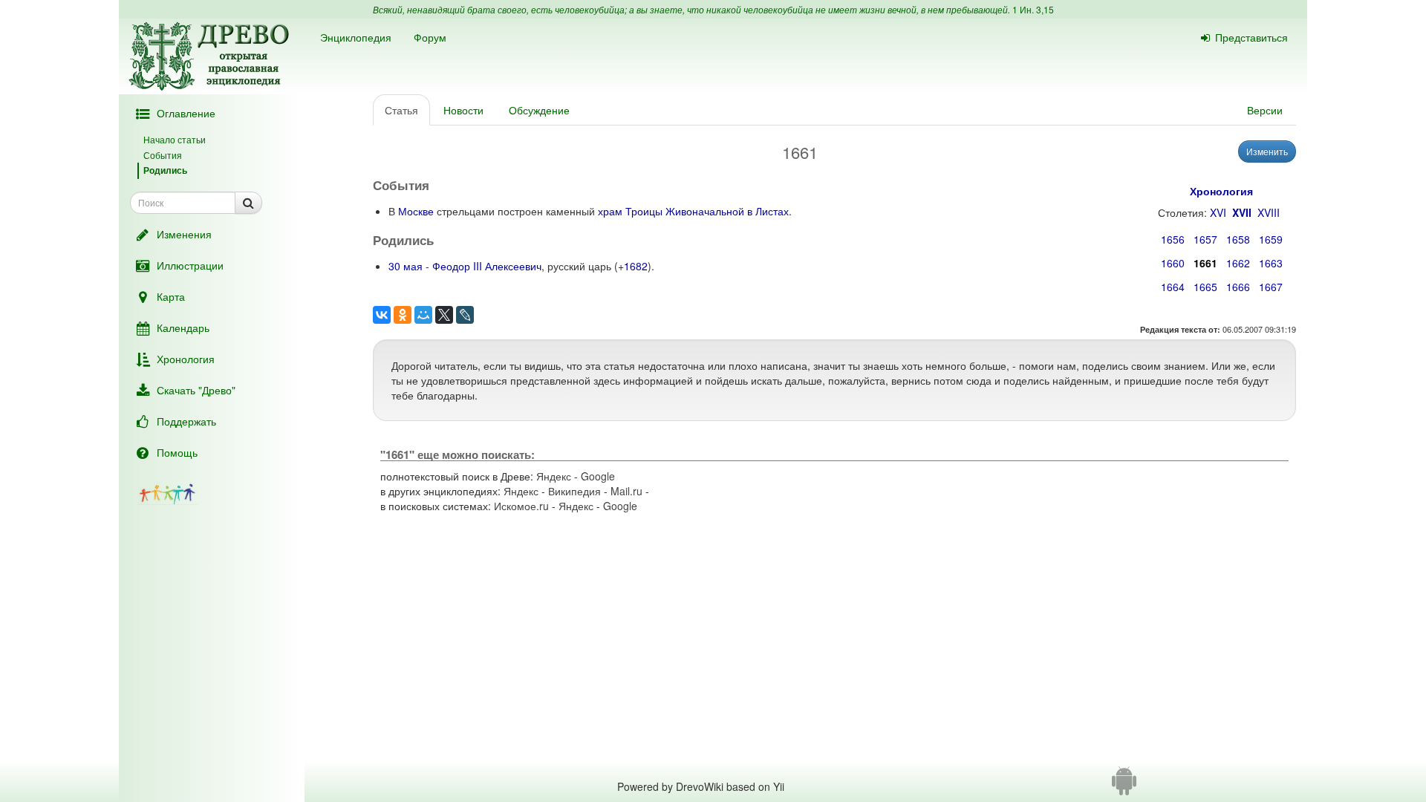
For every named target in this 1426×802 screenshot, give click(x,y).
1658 (1238, 239)
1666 (1238, 286)
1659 (1271, 239)
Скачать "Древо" (196, 389)
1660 (1173, 262)
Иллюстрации (190, 265)
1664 (1173, 286)
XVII (1241, 212)
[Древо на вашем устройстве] (1124, 786)
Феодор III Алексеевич (486, 265)
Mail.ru (626, 490)
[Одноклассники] (402, 315)
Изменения (184, 233)
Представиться (1251, 37)
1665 (1205, 286)
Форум (430, 37)
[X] (444, 315)
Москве (416, 210)
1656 (1173, 239)
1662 (1238, 262)
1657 (1205, 239)
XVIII (1268, 212)
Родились (165, 170)
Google (598, 476)
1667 (1271, 286)
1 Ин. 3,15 (1033, 9)
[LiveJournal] (465, 315)
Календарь (183, 327)
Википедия (574, 490)
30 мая (405, 265)
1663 (1271, 262)
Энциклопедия (355, 37)
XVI (1218, 212)
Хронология (186, 358)
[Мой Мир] (423, 315)
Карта (171, 296)
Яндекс (553, 476)
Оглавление (186, 112)
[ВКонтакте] (382, 315)
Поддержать (186, 421)
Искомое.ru (521, 505)
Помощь (177, 452)
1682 (636, 265)
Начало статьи (174, 139)
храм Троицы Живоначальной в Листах (693, 210)
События (162, 155)
